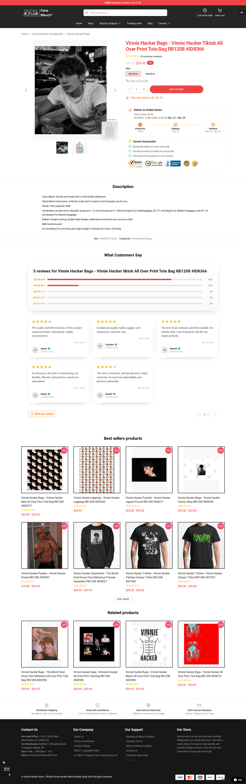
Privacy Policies (82, 746)
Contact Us (132, 750)
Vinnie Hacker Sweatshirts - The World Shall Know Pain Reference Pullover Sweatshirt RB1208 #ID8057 (95, 577)
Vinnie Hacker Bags (78, 34)
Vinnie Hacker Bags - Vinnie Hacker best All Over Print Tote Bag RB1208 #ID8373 (42, 501)
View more (123, 599)
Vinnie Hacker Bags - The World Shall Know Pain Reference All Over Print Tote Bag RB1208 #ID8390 (44, 676)
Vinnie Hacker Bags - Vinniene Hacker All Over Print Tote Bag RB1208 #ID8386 (95, 676)
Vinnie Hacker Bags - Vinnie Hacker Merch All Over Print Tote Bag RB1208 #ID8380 (148, 676)
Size (128, 68)
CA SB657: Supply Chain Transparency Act (96, 755)
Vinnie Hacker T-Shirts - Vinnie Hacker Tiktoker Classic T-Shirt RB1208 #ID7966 (148, 577)
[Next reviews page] (215, 415)
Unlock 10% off (7, 769)
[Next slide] (115, 90)
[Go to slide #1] (62, 148)
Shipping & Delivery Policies (140, 736)
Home (24, 34)
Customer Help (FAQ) (137, 755)
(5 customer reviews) (151, 56)
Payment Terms (134, 741)
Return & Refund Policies (138, 746)
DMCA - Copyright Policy (86, 750)
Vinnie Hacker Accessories (47, 34)
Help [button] (240, 780)
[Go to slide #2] (79, 148)
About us (79, 736)
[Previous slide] (26, 90)
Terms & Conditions (84, 741)
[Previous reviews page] (199, 415)
